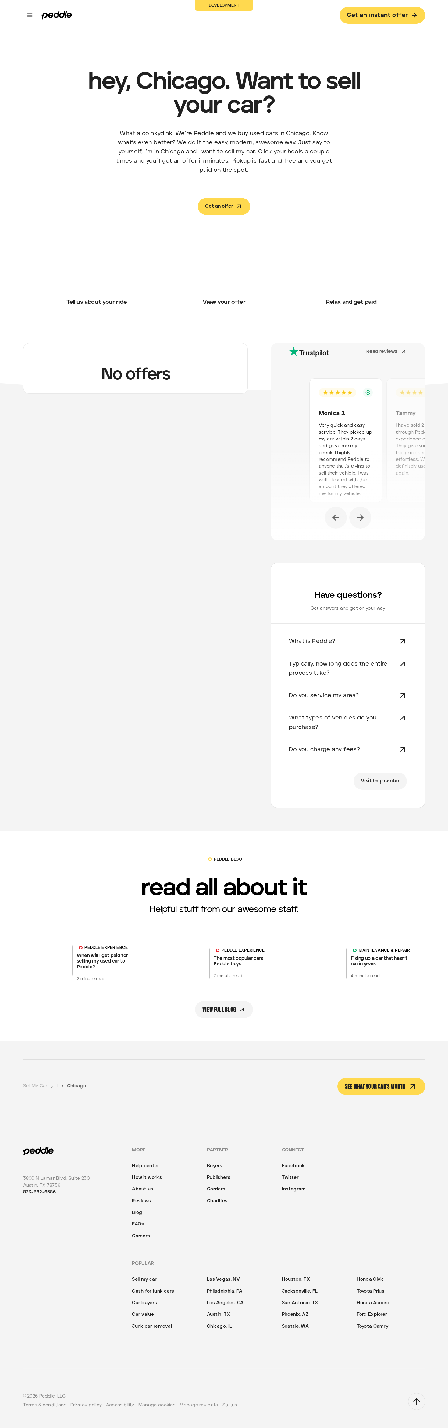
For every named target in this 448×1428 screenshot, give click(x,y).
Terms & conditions (44, 1405)
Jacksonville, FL (300, 1291)
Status (229, 1405)
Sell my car (144, 1279)
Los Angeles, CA (225, 1303)
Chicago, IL (219, 1326)
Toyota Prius (371, 1291)
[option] (347, 442)
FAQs (138, 1224)
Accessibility (120, 1405)
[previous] (336, 518)
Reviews (141, 1201)
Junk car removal (152, 1326)
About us (142, 1189)
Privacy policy (86, 1405)
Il (57, 1086)
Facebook (293, 1166)
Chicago (76, 1086)
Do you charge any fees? (324, 749)
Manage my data (199, 1405)
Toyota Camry (373, 1326)
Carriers (216, 1189)
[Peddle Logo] (56, 15)
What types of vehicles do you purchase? (332, 722)
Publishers (218, 1177)
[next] (360, 518)
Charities (217, 1201)
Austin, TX (218, 1314)
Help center (145, 1166)
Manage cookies (157, 1405)
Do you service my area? (324, 695)
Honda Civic (370, 1279)
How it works (147, 1177)
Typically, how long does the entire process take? (338, 668)
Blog (137, 1212)
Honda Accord (373, 1303)
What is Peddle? (312, 641)
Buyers (214, 1166)
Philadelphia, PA (225, 1291)
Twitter (290, 1177)
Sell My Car (35, 1086)
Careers (141, 1236)
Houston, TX (296, 1279)
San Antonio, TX (300, 1303)
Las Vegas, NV (223, 1279)
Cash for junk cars (153, 1291)
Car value (143, 1314)
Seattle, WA (295, 1326)
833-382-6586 (39, 1192)
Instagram (294, 1189)
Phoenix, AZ (295, 1314)
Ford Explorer (372, 1314)
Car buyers (144, 1303)
